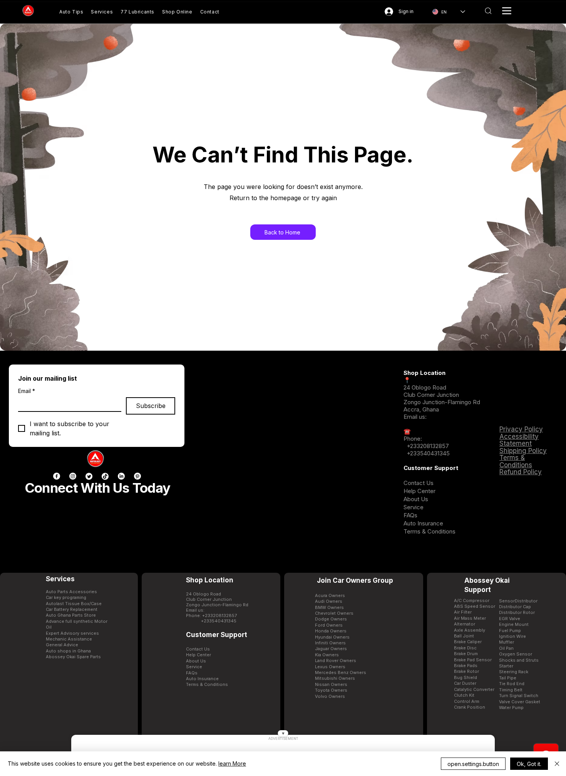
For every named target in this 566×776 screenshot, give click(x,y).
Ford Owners (329, 625)
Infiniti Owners (330, 643)
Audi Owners (328, 601)
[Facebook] (56, 476)
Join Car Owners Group (355, 580)
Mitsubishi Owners (335, 678)
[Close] (557, 764)
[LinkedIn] (121, 476)
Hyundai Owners (332, 637)
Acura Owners (330, 595)
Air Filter (463, 612)
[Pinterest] (137, 476)
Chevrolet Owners (334, 613)
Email (26, 391)
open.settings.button (473, 764)
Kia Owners (327, 654)
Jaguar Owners (331, 648)
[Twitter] (89, 476)
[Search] (488, 11)
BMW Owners (329, 607)
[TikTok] (105, 476)
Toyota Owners (331, 690)
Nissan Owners (331, 684)
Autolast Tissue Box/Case (74, 603)
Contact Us (419, 483)
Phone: (413, 438)
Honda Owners (331, 631)
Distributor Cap (515, 606)
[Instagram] (73, 476)
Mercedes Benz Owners (340, 672)
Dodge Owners (331, 619)
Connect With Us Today (97, 488)
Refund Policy (520, 472)
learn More (232, 763)
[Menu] (506, 11)
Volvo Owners (330, 696)
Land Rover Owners (335, 660)
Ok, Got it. (529, 764)
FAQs (410, 515)
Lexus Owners (330, 666)
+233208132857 (427, 446)
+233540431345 (428, 453)
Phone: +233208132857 (211, 615)
